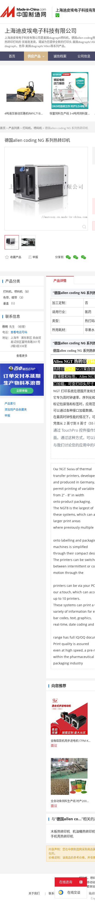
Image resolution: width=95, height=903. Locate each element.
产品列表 (14, 128)
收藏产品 (15, 257)
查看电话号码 (19, 332)
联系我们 (54, 893)
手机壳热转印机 (62, 836)
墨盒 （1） (10, 304)
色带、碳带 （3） (14, 298)
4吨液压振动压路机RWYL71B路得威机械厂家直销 (35, 113)
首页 (3, 128)
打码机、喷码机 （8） (16, 292)
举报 (35, 257)
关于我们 (34, 893)
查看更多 (21, 356)
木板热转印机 (60, 831)
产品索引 (10, 404)
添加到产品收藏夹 (16, 410)
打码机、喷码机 (32, 128)
